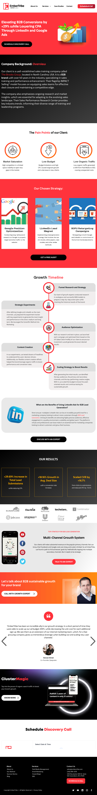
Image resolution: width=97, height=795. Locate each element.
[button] (46, 6)
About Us (34, 6)
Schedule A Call (86, 6)
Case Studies (59, 6)
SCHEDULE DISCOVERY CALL (16, 44)
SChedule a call (76, 781)
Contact (69, 6)
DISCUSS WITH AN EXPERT (48, 439)
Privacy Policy (38, 790)
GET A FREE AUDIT (49, 257)
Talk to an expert (64, 562)
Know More (10, 698)
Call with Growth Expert (17, 594)
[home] (14, 6)
